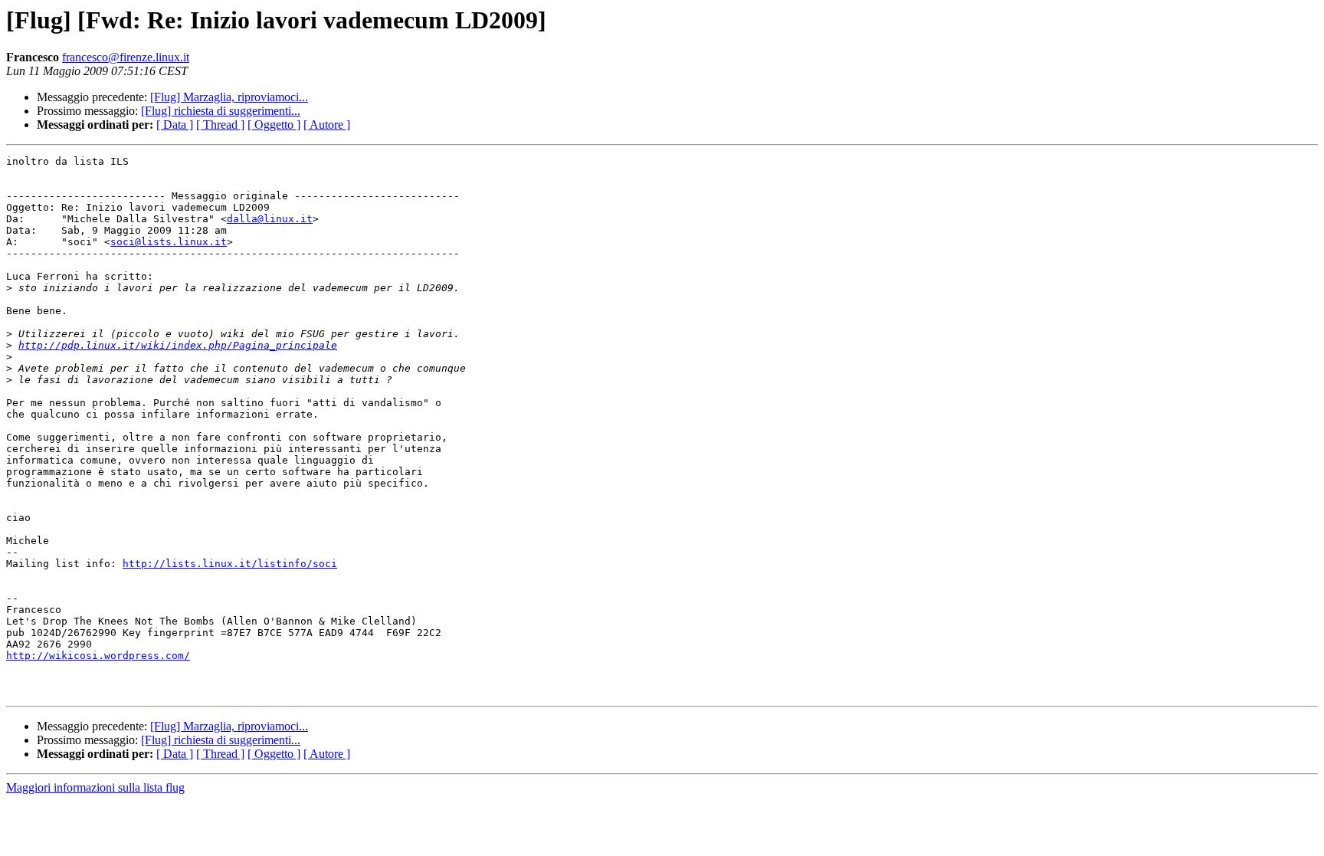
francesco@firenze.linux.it (125, 57)
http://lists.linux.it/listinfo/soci (230, 563)
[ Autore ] (326, 124)
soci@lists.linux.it (168, 242)
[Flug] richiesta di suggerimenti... (220, 110)
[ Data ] (174, 124)
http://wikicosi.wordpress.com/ (98, 655)
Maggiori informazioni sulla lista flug (95, 787)
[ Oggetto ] (273, 124)
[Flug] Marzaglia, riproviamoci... (229, 96)
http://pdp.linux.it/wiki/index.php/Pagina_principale (177, 345)
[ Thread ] (220, 124)
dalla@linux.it (270, 219)
